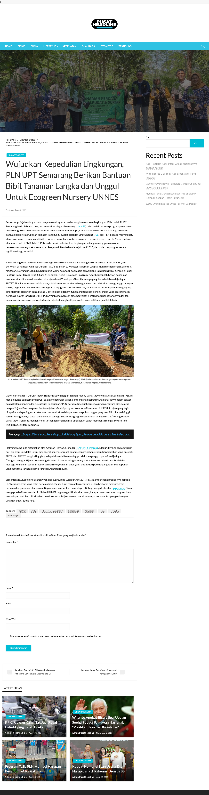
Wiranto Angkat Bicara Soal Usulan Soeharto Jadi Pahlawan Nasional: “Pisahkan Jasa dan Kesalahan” (99, 722)
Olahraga (88, 46)
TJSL (95, 234)
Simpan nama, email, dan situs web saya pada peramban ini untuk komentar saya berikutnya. (56, 636)
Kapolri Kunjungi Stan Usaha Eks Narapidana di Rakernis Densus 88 (98, 768)
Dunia (34, 46)
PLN (33, 510)
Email (9, 603)
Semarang (73, 510)
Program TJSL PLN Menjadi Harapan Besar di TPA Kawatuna (33, 768)
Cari (148, 137)
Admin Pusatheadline (16, 732)
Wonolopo (119, 487)
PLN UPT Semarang (87, 447)
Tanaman (89, 510)
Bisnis (21, 46)
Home (8, 46)
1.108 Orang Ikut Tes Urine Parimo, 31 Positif (171, 203)
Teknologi (125, 46)
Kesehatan (69, 46)
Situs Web (11, 619)
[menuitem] (8, 46)
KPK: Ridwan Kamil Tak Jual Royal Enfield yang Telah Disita (31, 724)
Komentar (12, 542)
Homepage (11, 140)
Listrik (22, 510)
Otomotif (107, 46)
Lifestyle (49, 46)
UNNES (80, 226)
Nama (9, 587)
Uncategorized (27, 140)
